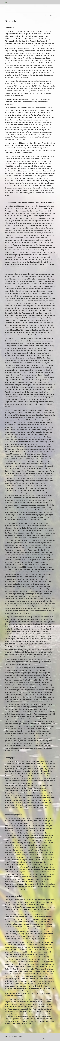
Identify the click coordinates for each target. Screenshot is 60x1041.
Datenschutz (8, 1036)
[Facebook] (46, 15)
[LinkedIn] (54, 15)
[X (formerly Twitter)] (50, 16)
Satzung (20, 1036)
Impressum (14, 1036)
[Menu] (54, 2)
